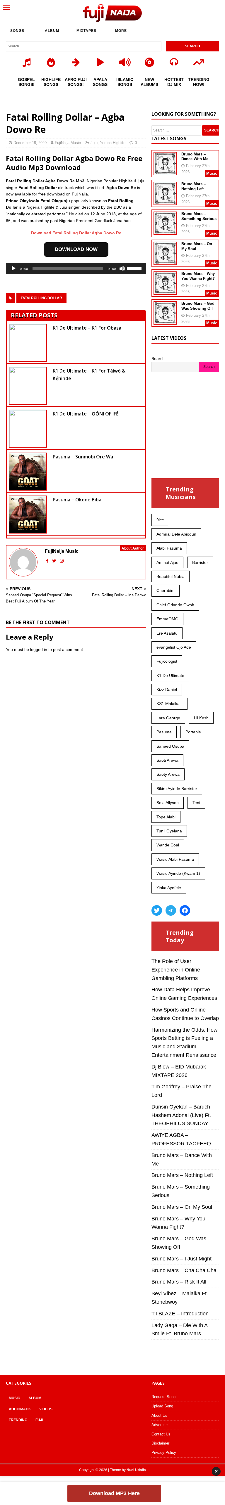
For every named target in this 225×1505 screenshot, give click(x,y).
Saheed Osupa (170, 746)
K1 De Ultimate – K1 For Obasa (87, 328)
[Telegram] (171, 910)
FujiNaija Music (68, 143)
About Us (159, 1415)
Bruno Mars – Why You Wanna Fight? (198, 276)
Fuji (39, 1420)
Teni (196, 802)
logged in (38, 649)
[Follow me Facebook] (48, 560)
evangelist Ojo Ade (173, 647)
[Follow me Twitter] (54, 560)
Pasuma (164, 732)
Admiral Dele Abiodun (176, 534)
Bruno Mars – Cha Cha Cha (184, 1270)
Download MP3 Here (114, 1493)
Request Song (163, 1397)
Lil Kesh (201, 718)
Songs (17, 31)
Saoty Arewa (168, 774)
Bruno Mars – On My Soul (181, 1207)
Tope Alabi (165, 817)
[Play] (13, 268)
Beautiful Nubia (170, 576)
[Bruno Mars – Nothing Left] (165, 201)
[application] (76, 268)
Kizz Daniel (166, 689)
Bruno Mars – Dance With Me (194, 156)
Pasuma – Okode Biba (77, 499)
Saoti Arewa (167, 760)
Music (14, 1398)
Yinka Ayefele (168, 887)
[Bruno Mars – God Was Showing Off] (165, 320)
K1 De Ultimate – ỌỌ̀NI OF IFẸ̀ (86, 414)
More (121, 31)
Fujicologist (166, 661)
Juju (94, 143)
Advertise (159, 1425)
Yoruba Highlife (112, 143)
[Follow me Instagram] (62, 560)
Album (52, 31)
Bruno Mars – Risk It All (178, 1282)
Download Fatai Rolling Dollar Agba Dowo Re (76, 233)
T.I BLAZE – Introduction (180, 1314)
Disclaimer (160, 1443)
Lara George (168, 718)
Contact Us (161, 1434)
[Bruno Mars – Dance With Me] (165, 171)
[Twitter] (156, 910)
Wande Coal (167, 845)
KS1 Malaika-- (169, 703)
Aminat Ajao (167, 562)
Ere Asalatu (167, 633)
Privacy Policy (163, 1452)
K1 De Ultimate (170, 675)
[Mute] (122, 268)
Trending (18, 1420)
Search (158, 358)
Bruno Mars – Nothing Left (193, 186)
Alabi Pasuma (169, 548)
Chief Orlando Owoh (175, 604)
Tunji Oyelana (169, 831)
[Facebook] (185, 910)
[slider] (135, 268)
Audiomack (20, 1409)
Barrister (200, 562)
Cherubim (165, 590)
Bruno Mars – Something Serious (199, 216)
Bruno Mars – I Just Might (181, 1259)
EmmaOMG (167, 618)
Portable (193, 732)
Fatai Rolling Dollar (41, 298)
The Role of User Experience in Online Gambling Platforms (175, 969)
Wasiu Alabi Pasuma (175, 859)
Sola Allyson (167, 802)
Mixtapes (86, 31)
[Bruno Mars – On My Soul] (165, 261)
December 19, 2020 (30, 143)
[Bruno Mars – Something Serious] (165, 231)
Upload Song (162, 1406)
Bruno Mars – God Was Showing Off (197, 306)
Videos (45, 1409)
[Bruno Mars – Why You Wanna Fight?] (165, 291)
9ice (160, 519)
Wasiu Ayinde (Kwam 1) (178, 873)
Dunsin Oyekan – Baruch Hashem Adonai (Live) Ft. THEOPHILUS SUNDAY (181, 1115)
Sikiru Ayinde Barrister (176, 788)
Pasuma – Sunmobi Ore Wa (83, 456)
